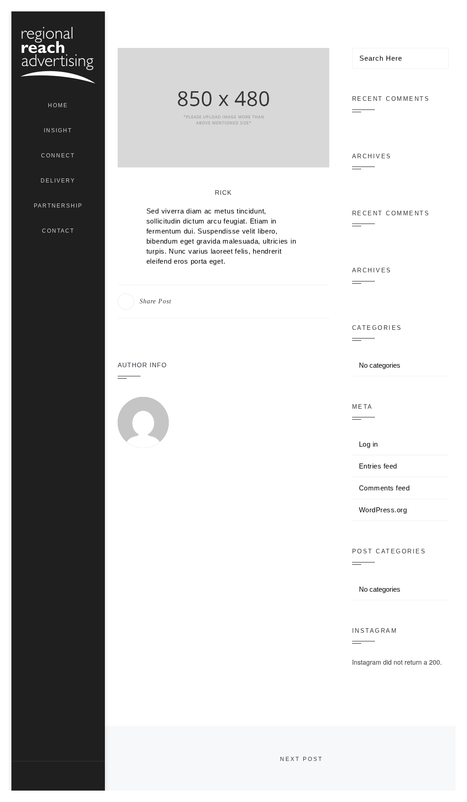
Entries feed (378, 466)
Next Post (301, 759)
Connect (58, 155)
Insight (58, 130)
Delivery (58, 180)
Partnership (58, 206)
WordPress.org (383, 510)
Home (58, 105)
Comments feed (384, 488)
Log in (368, 444)
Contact (58, 231)
